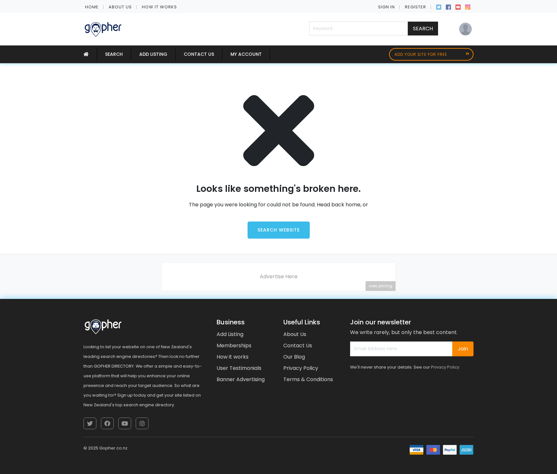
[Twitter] (438, 6)
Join (463, 348)
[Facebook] (448, 6)
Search (423, 28)
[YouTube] (458, 6)
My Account (246, 54)
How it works (159, 7)
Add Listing (153, 54)
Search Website (279, 230)
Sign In (386, 7)
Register (415, 7)
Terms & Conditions (308, 379)
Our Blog (294, 356)
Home (92, 7)
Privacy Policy (300, 368)
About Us (120, 7)
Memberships (234, 345)
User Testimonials (239, 368)
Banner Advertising (241, 379)
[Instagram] (467, 6)
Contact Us (199, 54)
